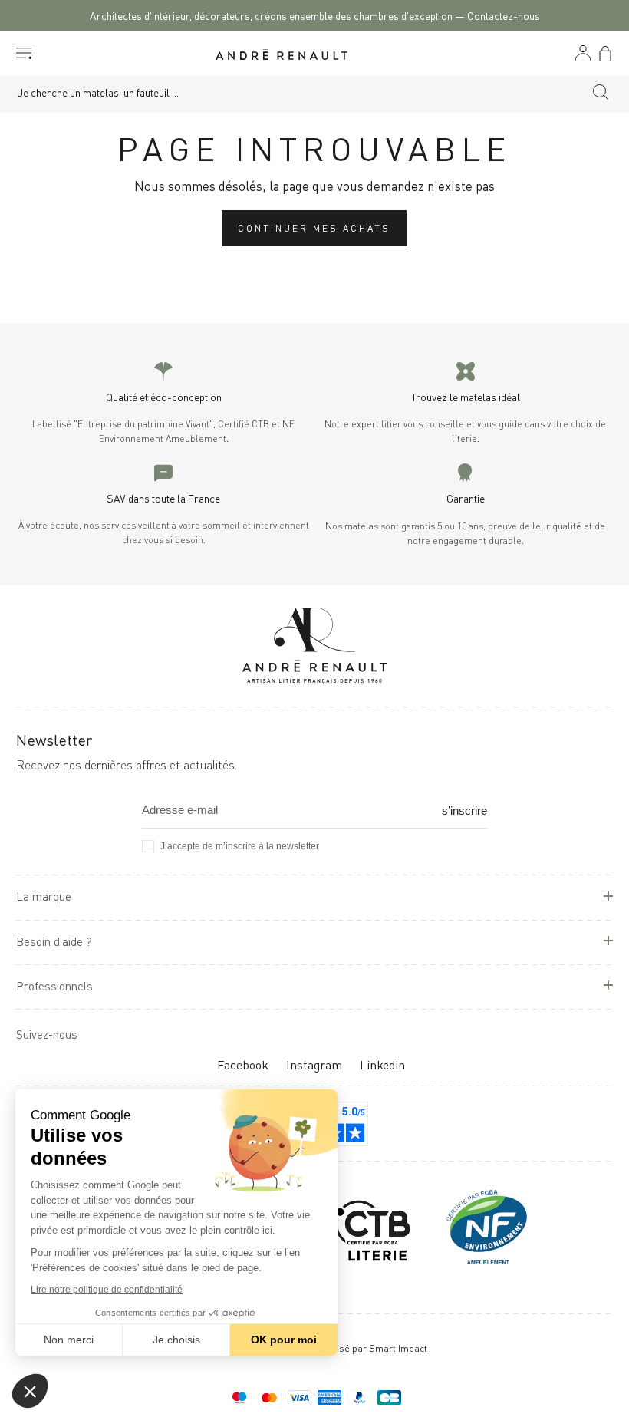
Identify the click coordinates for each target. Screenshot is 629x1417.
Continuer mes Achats (314, 227)
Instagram (314, 1064)
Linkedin (382, 1064)
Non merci (69, 1339)
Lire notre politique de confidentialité (107, 1289)
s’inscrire (464, 810)
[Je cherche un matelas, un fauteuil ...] (600, 94)
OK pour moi (284, 1339)
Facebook (242, 1064)
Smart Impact (398, 1347)
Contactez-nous (503, 15)
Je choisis (176, 1339)
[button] (30, 1391)
